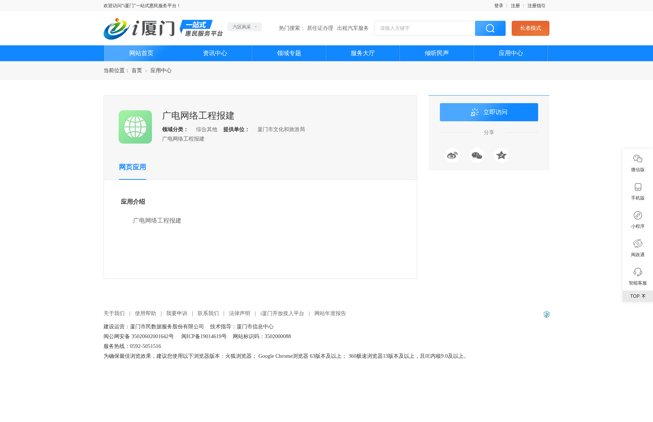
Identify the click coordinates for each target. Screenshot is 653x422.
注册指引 (537, 5)
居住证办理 (320, 28)
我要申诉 (176, 313)
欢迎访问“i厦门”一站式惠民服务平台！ (142, 5)
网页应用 (132, 167)
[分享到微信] (476, 155)
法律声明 (239, 313)
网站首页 (141, 53)
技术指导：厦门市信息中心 (242, 326)
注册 (515, 5)
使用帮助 (145, 313)
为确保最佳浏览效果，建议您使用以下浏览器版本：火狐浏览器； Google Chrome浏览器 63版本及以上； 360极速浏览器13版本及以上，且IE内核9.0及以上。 (286, 356)
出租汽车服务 (353, 28)
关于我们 (114, 313)
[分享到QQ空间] (501, 155)
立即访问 (495, 112)
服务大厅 (363, 53)
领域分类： (175, 129)
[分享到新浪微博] (452, 155)
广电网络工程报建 (198, 116)
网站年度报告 (330, 313)
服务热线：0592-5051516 (132, 346)
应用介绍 (133, 201)
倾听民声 (437, 53)
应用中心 (511, 53)
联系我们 (208, 313)
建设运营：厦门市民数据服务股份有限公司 (154, 326)
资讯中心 (215, 53)
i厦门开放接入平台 (282, 313)
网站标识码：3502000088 (262, 336)
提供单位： (236, 129)
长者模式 (530, 28)
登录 (498, 5)
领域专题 (289, 53)
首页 (137, 70)
